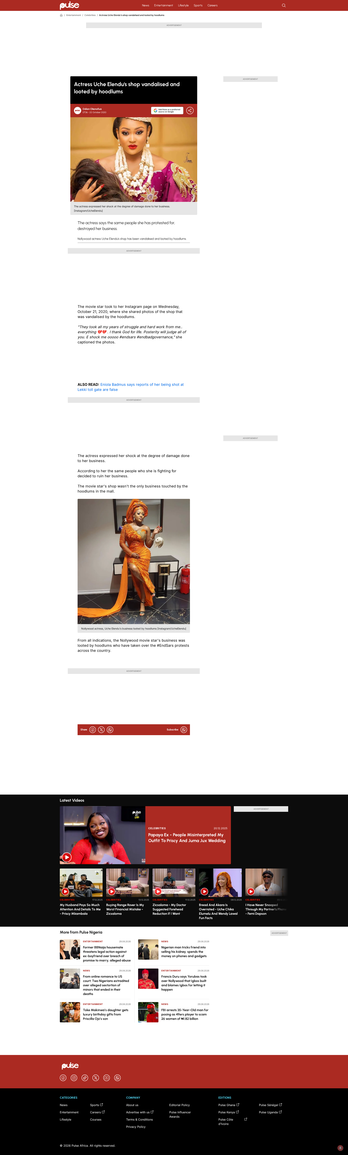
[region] (174, 895)
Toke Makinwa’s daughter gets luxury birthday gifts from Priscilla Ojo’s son (105, 1014)
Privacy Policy (136, 1127)
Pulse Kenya (226, 1112)
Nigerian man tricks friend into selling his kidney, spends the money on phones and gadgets (184, 951)
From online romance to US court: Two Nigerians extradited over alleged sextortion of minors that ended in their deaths (106, 985)
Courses (95, 1119)
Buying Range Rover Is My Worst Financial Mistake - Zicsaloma (125, 909)
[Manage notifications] (340, 1148)
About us (132, 1105)
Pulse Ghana (226, 1105)
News (145, 5)
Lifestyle (183, 5)
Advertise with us (138, 1112)
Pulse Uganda (268, 1112)
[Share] (190, 110)
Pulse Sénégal (268, 1105)
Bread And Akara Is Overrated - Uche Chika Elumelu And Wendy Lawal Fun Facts (218, 911)
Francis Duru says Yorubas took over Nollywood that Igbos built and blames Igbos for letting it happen (184, 983)
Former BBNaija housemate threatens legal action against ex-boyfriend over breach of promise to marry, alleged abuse (107, 953)
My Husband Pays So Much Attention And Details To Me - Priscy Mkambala (80, 909)
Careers (213, 5)
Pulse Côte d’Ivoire (225, 1122)
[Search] (284, 5)
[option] (81, 896)
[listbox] (174, 895)
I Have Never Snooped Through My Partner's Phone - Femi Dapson (266, 909)
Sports (198, 5)
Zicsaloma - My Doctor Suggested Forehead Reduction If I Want (169, 909)
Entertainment (163, 5)
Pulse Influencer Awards (180, 1114)
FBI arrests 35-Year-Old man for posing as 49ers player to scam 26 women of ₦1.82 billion (184, 1014)
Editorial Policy (179, 1105)
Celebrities (90, 15)
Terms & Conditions (139, 1119)
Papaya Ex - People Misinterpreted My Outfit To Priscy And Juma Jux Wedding (187, 837)
